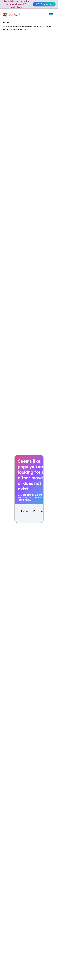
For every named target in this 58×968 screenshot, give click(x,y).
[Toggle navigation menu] (51, 14)
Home (6, 22)
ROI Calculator (44, 4)
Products (39, 511)
